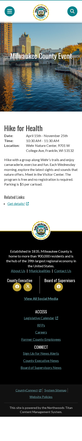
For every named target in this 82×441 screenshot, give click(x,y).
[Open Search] (72, 11)
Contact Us (62, 271)
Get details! (16, 203)
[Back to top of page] (73, 431)
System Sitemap (55, 390)
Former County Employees (41, 339)
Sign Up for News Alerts (41, 353)
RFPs (41, 325)
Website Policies (41, 397)
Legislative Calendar (39, 318)
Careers (41, 332)
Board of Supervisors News (41, 367)
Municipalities (40, 271)
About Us (18, 271)
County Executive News (41, 360)
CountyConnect (27, 390)
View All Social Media (41, 298)
